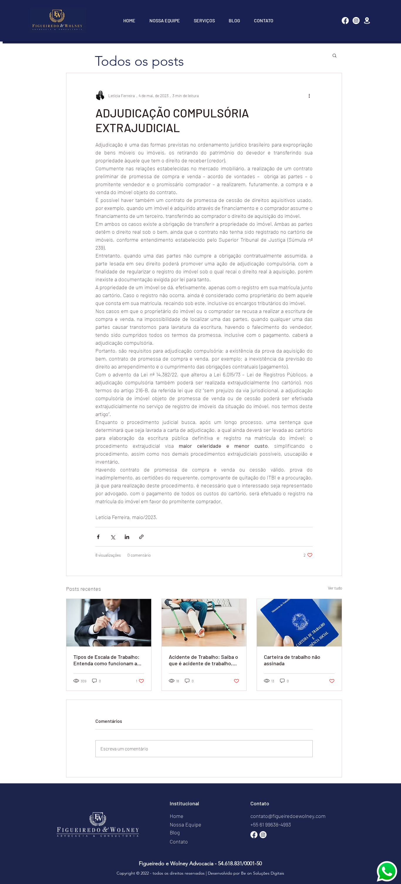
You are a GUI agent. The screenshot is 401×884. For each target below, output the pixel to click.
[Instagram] (356, 20)
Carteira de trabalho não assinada (292, 660)
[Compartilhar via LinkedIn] (127, 537)
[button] (334, 55)
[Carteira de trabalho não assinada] (299, 622)
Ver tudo (335, 587)
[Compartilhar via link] (141, 537)
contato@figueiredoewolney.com (288, 816)
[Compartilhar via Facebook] (98, 537)
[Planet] (387, 871)
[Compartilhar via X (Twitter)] (112, 537)
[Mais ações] (309, 95)
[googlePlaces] (366, 20)
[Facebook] (345, 20)
